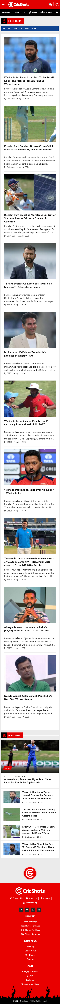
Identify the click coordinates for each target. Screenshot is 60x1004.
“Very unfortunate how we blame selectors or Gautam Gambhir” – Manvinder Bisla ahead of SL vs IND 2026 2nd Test (29, 562)
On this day (30, 955)
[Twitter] (27, 910)
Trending (30, 946)
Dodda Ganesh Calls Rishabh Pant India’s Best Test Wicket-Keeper (28, 697)
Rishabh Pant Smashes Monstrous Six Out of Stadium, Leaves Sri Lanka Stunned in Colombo (30, 218)
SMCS (9, 304)
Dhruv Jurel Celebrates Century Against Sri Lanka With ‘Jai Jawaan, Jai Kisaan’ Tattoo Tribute (38, 830)
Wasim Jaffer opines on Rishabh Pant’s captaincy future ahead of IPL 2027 (26, 422)
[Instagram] (33, 910)
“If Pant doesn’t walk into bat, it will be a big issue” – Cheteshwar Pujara (28, 285)
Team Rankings (30, 921)
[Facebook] (21, 910)
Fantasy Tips (18, 28)
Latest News (30, 950)
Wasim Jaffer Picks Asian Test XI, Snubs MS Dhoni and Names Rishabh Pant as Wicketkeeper (29, 81)
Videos (27, 28)
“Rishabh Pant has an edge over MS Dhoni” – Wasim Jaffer (29, 491)
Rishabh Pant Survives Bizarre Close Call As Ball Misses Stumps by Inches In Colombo (29, 148)
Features (30, 959)
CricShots (11, 98)
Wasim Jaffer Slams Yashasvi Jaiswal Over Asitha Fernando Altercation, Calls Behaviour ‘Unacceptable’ (37, 795)
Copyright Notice (30, 971)
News (34, 28)
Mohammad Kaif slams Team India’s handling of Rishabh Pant (25, 354)
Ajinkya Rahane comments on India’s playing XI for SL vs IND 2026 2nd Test (26, 629)
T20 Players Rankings (30, 934)
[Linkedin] (39, 910)
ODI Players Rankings (30, 930)
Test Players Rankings (30, 926)
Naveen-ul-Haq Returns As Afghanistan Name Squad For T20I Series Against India (27, 781)
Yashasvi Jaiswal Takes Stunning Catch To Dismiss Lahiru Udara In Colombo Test (39, 812)
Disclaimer (30, 980)
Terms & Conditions (30, 984)
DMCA (30, 976)
